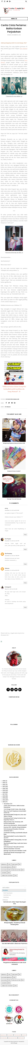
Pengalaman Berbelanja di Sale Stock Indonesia (14, 963)
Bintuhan (15, 864)
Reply (25, 534)
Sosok (24, 1035)
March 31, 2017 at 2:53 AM (11, 589)
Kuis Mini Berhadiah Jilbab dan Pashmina (14, 943)
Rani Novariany (8, 553)
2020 (3, 788)
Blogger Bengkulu (6, 867)
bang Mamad (23, 48)
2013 (3, 802)
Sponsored (4, 1038)
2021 (3, 786)
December (7, 804)
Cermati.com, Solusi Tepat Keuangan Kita (14, 902)
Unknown (7, 568)
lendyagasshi (8, 587)
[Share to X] (9, 403)
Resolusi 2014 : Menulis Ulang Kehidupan (15, 827)
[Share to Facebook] (6, 403)
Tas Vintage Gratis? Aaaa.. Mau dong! (14, 809)
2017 (3, 794)
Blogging (4, 870)
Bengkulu (4, 864)
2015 (3, 798)
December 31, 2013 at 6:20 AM (12, 510)
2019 (3, 790)
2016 (3, 796)
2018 (3, 792)
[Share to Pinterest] (12, 403)
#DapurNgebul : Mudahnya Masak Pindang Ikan (14, 923)
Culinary (3, 872)
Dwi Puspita (8, 539)
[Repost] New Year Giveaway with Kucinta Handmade (13, 822)
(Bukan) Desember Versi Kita (12, 848)
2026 (3, 781)
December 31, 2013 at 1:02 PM (12, 540)
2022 (3, 784)
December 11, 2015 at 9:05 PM (12, 570)
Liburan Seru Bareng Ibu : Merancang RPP (15, 825)
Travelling (17, 1035)
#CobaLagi (7, 406)
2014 (3, 800)
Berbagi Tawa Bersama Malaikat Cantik (15, 850)
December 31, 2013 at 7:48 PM (12, 555)
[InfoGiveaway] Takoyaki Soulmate (14, 847)
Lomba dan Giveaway (7, 875)
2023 (3, 782)
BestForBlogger (14, 1043)
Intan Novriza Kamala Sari (13, 1041)
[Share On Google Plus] (15, 403)
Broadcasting (16, 870)
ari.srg (6, 508)
